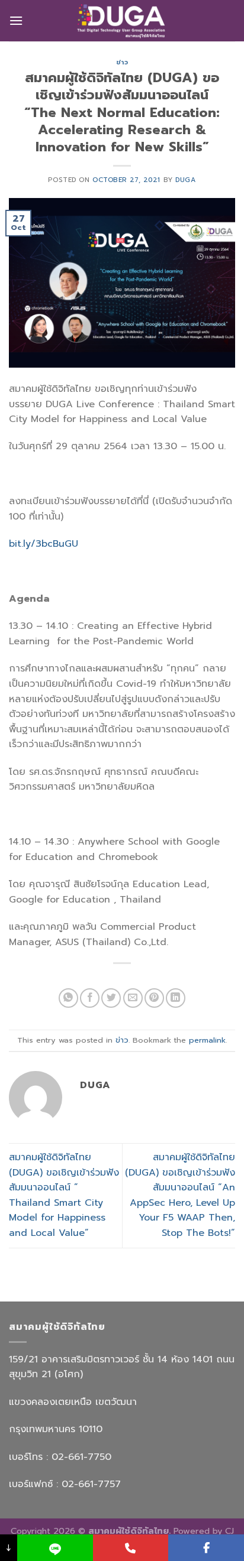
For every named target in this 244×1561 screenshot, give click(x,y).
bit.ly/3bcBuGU (43, 544)
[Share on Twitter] (111, 998)
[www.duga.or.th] (122, 20)
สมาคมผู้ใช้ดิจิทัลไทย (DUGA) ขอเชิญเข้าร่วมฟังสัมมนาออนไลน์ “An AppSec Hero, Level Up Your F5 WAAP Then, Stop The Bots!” (180, 1195)
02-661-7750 (83, 1457)
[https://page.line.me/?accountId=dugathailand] (55, 1547)
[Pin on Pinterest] (154, 998)
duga (185, 180)
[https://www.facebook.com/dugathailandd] (206, 1547)
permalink (207, 1040)
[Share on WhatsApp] (68, 998)
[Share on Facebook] (89, 998)
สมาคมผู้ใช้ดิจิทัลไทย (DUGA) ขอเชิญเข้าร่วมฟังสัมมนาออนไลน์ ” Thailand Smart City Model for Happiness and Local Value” (64, 1195)
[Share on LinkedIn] (175, 998)
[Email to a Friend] (133, 998)
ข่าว (122, 62)
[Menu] (16, 20)
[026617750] (131, 1547)
